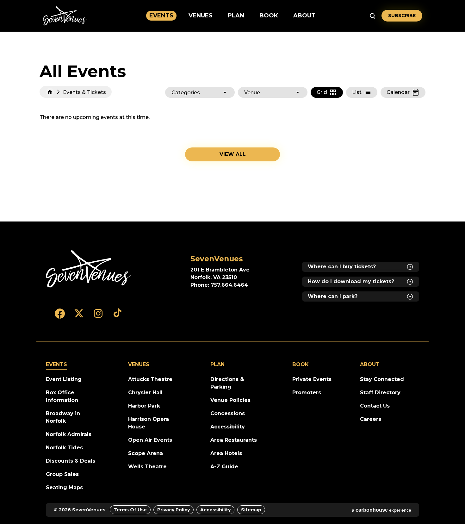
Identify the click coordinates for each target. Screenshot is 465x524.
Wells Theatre (147, 467)
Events (161, 15)
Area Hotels (226, 453)
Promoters (306, 393)
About (304, 15)
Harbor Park (144, 406)
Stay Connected (382, 379)
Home (50, 92)
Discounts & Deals (70, 461)
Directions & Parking (227, 383)
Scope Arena (145, 453)
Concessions (227, 413)
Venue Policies (230, 400)
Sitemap (251, 510)
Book (268, 15)
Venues (201, 15)
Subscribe (402, 15)
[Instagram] (98, 316)
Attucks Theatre (150, 379)
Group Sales (62, 474)
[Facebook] (59, 316)
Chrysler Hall (145, 393)
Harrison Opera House (148, 423)
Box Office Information (62, 396)
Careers (370, 419)
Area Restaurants (233, 440)
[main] (232, 126)
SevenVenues (65, 16)
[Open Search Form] (372, 16)
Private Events (312, 379)
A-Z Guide (224, 467)
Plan (236, 15)
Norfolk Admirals (68, 434)
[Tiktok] (117, 316)
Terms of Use (130, 510)
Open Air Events (150, 440)
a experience (381, 510)
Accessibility (227, 427)
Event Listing (64, 379)
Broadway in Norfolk (63, 417)
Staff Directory (380, 393)
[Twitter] (79, 316)
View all (233, 154)
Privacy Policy (173, 510)
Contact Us (375, 406)
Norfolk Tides (64, 448)
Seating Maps (64, 487)
